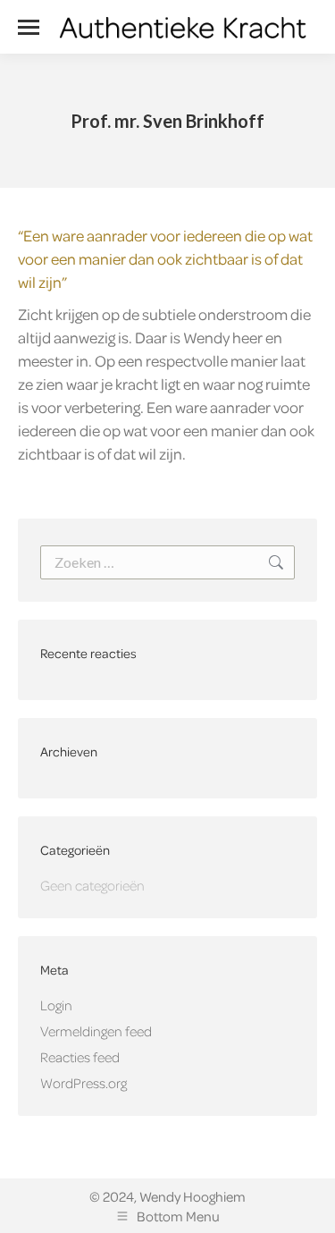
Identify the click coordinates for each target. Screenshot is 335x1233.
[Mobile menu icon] (28, 27)
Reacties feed (80, 1057)
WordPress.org (83, 1083)
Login (56, 1005)
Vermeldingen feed (96, 1031)
